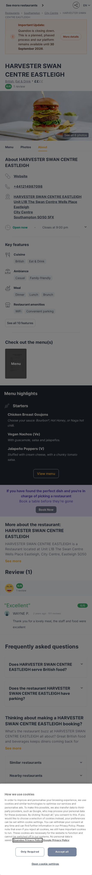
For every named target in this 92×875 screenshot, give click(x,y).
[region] (46, 829)
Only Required (30, 851)
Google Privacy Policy (56, 840)
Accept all (62, 851)
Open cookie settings (45, 863)
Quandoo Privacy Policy (27, 840)
